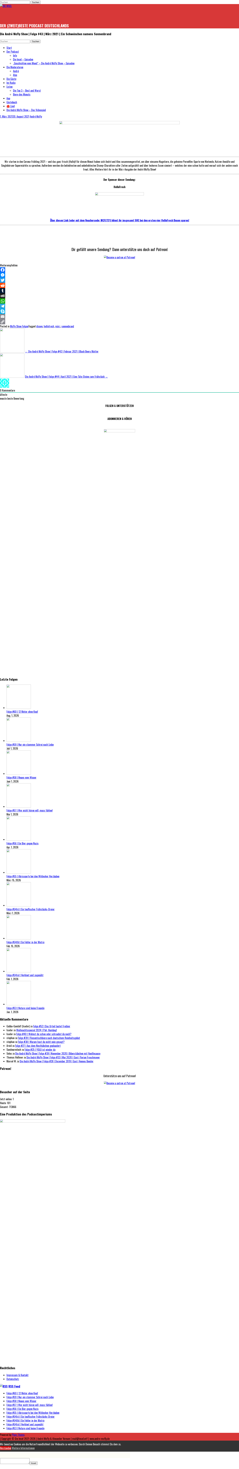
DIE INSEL (10, 15)
